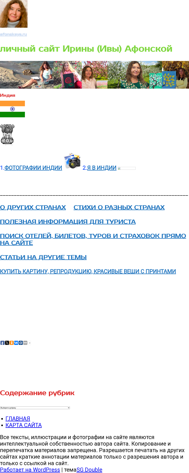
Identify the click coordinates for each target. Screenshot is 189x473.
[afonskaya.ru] (14, 26)
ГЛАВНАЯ (18, 418)
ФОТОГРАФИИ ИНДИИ (33, 168)
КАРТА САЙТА (24, 425)
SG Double (89, 469)
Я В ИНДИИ (101, 168)
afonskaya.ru (13, 34)
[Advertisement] (21, 363)
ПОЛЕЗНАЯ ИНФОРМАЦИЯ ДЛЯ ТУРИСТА (68, 221)
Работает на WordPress (30, 469)
